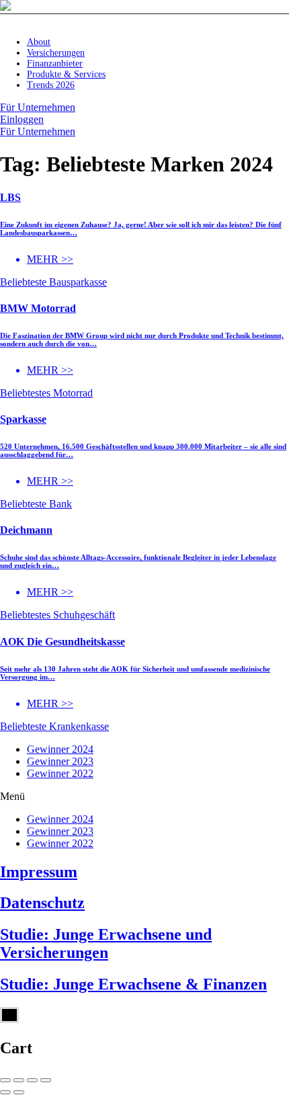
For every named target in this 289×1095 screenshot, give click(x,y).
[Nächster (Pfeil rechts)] (18, 1092)
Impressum (38, 872)
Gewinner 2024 (60, 749)
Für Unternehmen (37, 107)
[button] (144, 796)
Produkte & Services (66, 74)
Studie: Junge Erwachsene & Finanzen (133, 984)
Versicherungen (56, 53)
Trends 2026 (51, 85)
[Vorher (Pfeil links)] (5, 1092)
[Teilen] (18, 1080)
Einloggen (22, 119)
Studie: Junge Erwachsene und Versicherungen (106, 943)
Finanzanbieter (55, 63)
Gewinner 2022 (60, 773)
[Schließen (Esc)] (5, 1080)
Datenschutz (42, 902)
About (38, 42)
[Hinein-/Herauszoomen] (45, 1080)
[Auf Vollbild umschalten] (32, 1080)
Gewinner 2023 (60, 761)
